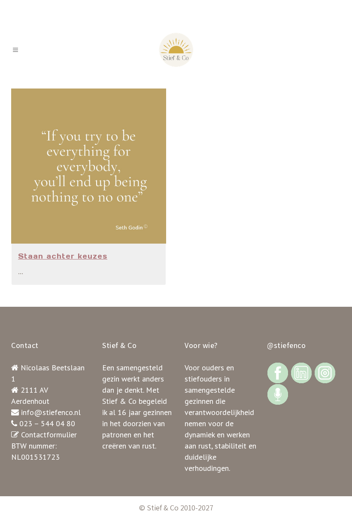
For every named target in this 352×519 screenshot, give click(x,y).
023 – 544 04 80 (47, 423)
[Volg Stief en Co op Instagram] (325, 372)
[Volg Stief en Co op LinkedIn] (301, 372)
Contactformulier (49, 435)
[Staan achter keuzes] (88, 166)
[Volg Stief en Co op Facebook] (277, 372)
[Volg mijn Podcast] (277, 394)
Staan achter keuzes (62, 256)
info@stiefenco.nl (51, 412)
